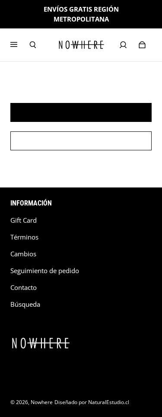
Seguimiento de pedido (44, 270)
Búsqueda (25, 304)
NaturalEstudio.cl (108, 402)
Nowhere (42, 402)
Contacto (23, 287)
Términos (24, 237)
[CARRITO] (142, 44)
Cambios (23, 253)
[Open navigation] (19, 44)
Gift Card (23, 220)
